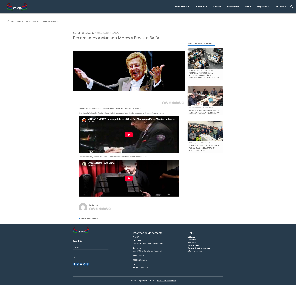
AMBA (248, 7)
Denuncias (192, 243)
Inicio (13, 22)
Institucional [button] (180, 7)
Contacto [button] (279, 7)
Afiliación (191, 237)
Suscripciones (193, 245)
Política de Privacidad (166, 281)
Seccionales (233, 7)
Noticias (217, 7)
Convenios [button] (200, 7)
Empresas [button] (262, 7)
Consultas (192, 240)
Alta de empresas (195, 251)
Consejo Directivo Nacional (199, 248)
